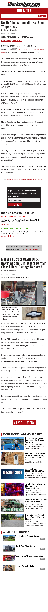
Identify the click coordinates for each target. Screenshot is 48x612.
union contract (31, 179)
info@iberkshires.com (33, 249)
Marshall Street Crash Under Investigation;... (35, 454)
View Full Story (24, 422)
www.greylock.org (7, 236)
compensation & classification (16, 179)
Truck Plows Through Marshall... (29, 556)
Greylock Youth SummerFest (14, 228)
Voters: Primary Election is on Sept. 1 (34, 469)
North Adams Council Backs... (27, 536)
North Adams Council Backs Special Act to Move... (34, 517)
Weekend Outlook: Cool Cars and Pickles (36, 500)
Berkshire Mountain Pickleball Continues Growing (34, 440)
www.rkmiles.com (7, 224)
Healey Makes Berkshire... (26, 566)
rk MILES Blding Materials (13, 217)
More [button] (42, 539)
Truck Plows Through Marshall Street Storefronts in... (35, 486)
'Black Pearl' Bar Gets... (25, 546)
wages (39, 179)
